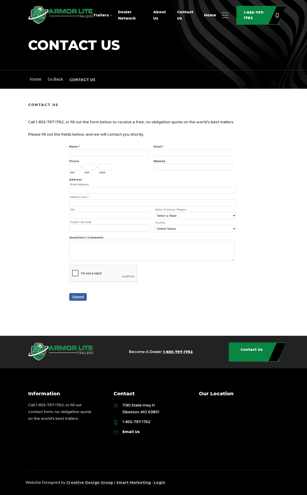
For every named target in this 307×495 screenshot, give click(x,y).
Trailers (101, 15)
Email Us (131, 432)
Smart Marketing (133, 482)
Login (159, 482)
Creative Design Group (89, 482)
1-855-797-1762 (254, 15)
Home (210, 15)
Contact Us (251, 349)
